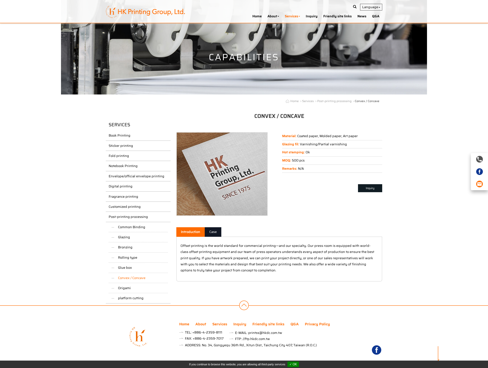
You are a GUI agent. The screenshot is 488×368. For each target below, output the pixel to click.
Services (308, 101)
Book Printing (119, 135)
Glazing (124, 237)
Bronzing (125, 247)
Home (257, 16)
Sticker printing (121, 145)
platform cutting (131, 298)
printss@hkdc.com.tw (265, 332)
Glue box (125, 267)
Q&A (375, 16)
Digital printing (120, 186)
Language (370, 7)
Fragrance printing (123, 196)
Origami (124, 288)
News (361, 16)
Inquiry (312, 16)
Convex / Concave (131, 278)
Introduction (190, 231)
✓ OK (293, 364)
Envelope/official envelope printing (136, 176)
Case (213, 231)
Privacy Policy (317, 324)
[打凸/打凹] (222, 173)
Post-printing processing (128, 216)
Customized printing (125, 206)
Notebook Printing (123, 166)
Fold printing (119, 155)
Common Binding (131, 227)
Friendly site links (337, 16)
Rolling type (127, 257)
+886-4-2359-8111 (207, 332)
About (200, 324)
